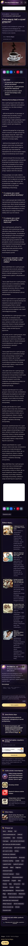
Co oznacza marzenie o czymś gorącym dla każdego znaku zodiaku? (13, 92)
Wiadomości (22, 893)
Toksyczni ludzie (20, 890)
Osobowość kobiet (7, 870)
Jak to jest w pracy (7, 847)
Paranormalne (6, 877)
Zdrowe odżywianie (19, 903)
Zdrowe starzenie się (8, 907)
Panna (17, 874)
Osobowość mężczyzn (8, 874)
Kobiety (17, 851)
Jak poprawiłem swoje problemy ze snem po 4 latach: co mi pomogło (19, 605)
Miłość (11, 867)
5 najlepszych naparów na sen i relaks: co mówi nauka (19, 527)
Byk (15, 831)
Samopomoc (17, 884)
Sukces (17, 887)
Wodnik (5, 897)
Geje (14, 837)
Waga (4, 893)
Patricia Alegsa (10, 36)
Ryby (10, 884)
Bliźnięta (10, 831)
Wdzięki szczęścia (12, 893)
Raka (19, 880)
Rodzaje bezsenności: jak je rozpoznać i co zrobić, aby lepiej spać (19, 581)
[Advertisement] (14, 8)
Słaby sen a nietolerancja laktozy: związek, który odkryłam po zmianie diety (19, 633)
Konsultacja (5, 684)
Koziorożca (21, 857)
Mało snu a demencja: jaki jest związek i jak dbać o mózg (19, 554)
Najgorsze (18, 867)
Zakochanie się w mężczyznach (10, 900)
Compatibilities (6, 837)
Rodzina (5, 884)
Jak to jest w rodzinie (19, 847)
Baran (4, 831)
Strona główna (5, 14)
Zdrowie (17, 907)
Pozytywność (6, 880)
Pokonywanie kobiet (17, 877)
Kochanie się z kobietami (9, 854)
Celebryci (20, 834)
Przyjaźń (14, 880)
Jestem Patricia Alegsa (11, 714)
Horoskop (19, 837)
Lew (22, 860)
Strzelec (12, 887)
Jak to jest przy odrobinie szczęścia (11, 844)
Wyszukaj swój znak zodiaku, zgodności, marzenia (13, 923)
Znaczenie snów (15, 14)
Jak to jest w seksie (7, 851)
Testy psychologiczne (8, 890)
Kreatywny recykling (8, 860)
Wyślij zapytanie (14, 705)
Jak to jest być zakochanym (17, 841)
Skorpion (5, 887)
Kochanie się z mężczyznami (10, 857)
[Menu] (25, 2)
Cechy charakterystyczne (9, 834)
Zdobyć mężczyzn (7, 903)
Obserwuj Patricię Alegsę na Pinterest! (13, 100)
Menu (5, 943)
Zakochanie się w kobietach (16, 897)
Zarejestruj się (14, 755)
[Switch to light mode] (21, 2)
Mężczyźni (5, 867)
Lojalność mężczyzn (18, 864)
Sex (23, 884)
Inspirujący (5, 841)
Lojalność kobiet (7, 864)
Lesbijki (17, 860)
